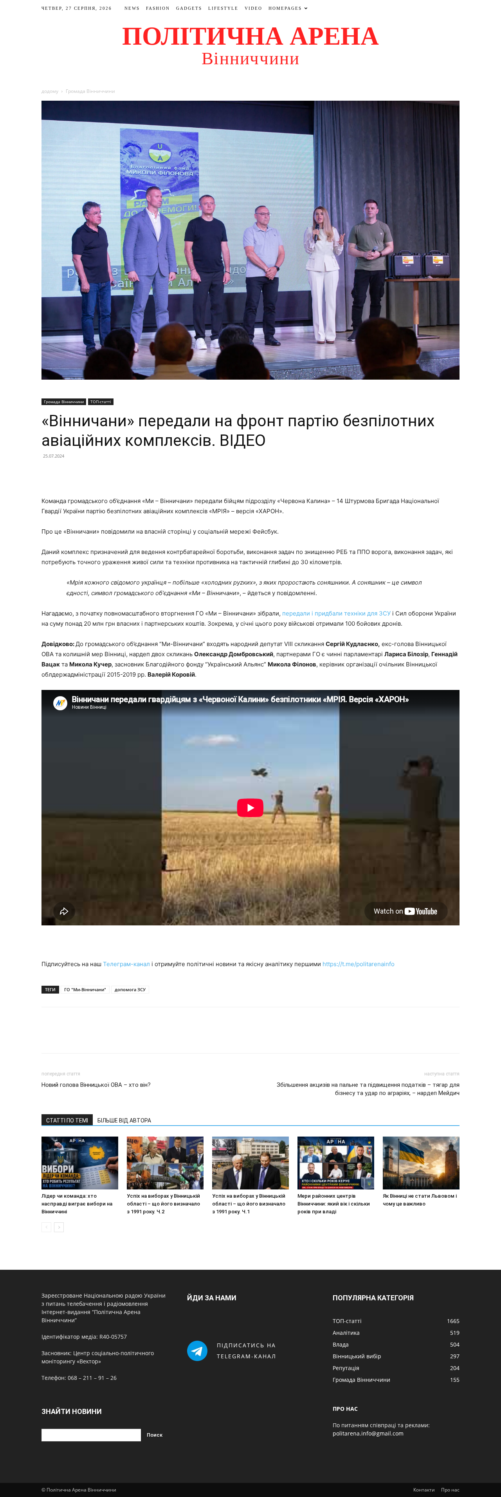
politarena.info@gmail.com (368, 1433)
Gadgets (189, 8)
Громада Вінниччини (64, 401)
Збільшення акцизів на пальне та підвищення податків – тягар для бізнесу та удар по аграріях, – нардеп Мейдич (368, 1089)
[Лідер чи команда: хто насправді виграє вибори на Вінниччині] (79, 1163)
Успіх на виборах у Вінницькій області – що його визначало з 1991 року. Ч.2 (163, 1204)
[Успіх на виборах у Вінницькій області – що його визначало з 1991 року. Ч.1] (250, 1163)
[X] (67, 474)
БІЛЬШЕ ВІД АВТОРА (124, 1120)
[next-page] (59, 1227)
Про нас (450, 1489)
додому (49, 91)
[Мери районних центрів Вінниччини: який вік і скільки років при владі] (335, 1163)
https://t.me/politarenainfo (359, 964)
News (132, 8)
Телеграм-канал (126, 964)
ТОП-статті (100, 401)
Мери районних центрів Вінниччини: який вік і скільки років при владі (333, 1204)
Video (253, 8)
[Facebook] (49, 474)
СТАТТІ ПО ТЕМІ (67, 1120)
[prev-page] (46, 1227)
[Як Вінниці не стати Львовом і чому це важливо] (421, 1163)
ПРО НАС (345, 1408)
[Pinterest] (85, 474)
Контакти (424, 1489)
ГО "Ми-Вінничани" (85, 989)
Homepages (285, 8)
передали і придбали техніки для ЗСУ (336, 613)
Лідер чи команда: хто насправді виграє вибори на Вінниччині (76, 1204)
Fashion (158, 8)
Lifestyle (223, 8)
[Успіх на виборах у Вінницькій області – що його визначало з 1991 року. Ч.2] (165, 1163)
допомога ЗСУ (130, 989)
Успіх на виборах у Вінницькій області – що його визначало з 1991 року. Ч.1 (248, 1204)
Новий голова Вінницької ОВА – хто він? (96, 1084)
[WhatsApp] (103, 474)
